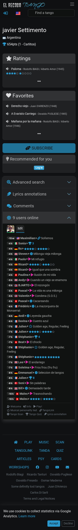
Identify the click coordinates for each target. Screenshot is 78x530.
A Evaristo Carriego (23, 113)
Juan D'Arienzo (57, 486)
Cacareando (41, 301)
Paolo (22, 259)
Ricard (22, 264)
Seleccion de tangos (51, 372)
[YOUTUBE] (57, 467)
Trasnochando (42, 393)
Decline (68, 523)
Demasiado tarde (39, 388)
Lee (20, 362)
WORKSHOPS (19, 467)
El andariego (36, 362)
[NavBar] (72, 4)
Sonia (22, 243)
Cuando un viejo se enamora (48, 280)
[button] (17, 13)
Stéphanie (25, 336)
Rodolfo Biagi (15, 474)
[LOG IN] (5, 13)
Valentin (24, 295)
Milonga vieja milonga (47, 253)
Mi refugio (37, 259)
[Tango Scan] (31, 253)
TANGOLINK (23, 451)
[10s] (7, 69)
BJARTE (23, 285)
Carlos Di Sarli (39, 492)
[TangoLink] (39, 238)
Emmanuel (25, 372)
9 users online (25, 217)
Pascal (22, 290)
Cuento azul (40, 321)
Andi (21, 315)
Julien (22, 326)
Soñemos (47, 238)
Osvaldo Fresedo (27, 480)
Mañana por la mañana (26, 121)
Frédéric (23, 306)
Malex (24, 393)
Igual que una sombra (46, 269)
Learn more (27, 516)
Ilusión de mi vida (44, 274)
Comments (23, 205)
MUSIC (44, 442)
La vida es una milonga (47, 290)
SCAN (60, 442)
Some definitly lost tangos (28, 486)
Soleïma (23, 367)
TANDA (44, 451)
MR (20, 228)
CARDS (56, 459)
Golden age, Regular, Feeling (50, 326)
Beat (21, 342)
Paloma (16, 69)
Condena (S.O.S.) (45, 295)
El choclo (35, 342)
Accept (53, 523)
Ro (20, 248)
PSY (41, 459)
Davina (22, 321)
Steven (23, 253)
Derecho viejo (19, 106)
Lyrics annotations (29, 194)
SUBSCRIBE (42, 148)
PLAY (28, 442)
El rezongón (42, 285)
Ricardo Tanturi (37, 474)
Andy (21, 280)
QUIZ (60, 451)
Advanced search (29, 182)
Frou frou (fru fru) (46, 367)
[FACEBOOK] (37, 467)
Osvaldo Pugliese (61, 474)
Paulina (23, 274)
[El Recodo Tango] (16, 442)
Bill (20, 388)
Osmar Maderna (51, 480)
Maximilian (27, 238)
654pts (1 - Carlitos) (21, 44)
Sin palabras (37, 383)
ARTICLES (24, 459)
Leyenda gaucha (41, 315)
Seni (21, 383)
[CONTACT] (67, 467)
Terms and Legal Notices (39, 498)
